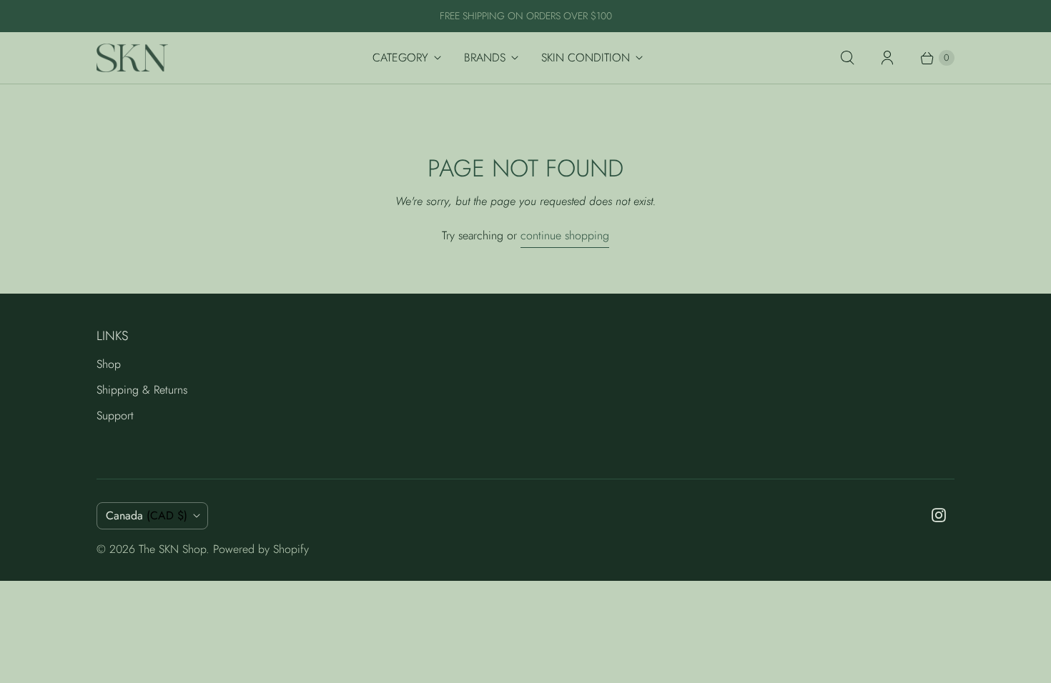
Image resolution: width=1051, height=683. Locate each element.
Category (400, 57)
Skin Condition (585, 57)
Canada (146, 515)
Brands (484, 57)
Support (115, 415)
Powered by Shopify (261, 549)
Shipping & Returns (142, 390)
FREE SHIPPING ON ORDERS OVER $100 (526, 16)
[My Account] (887, 58)
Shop (109, 364)
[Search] (847, 58)
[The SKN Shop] (132, 58)
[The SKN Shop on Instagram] (938, 515)
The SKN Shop (172, 549)
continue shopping (564, 235)
